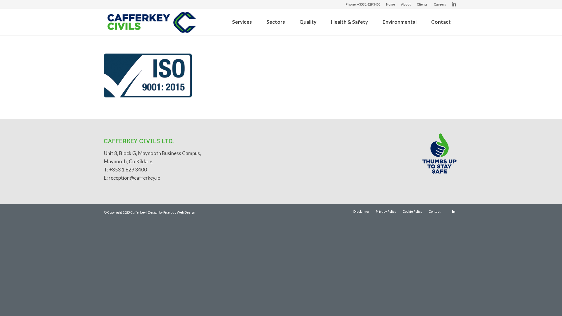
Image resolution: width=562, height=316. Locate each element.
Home (390, 4)
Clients (422, 4)
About (406, 4)
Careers (440, 4)
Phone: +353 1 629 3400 (363, 4)
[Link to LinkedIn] (453, 4)
